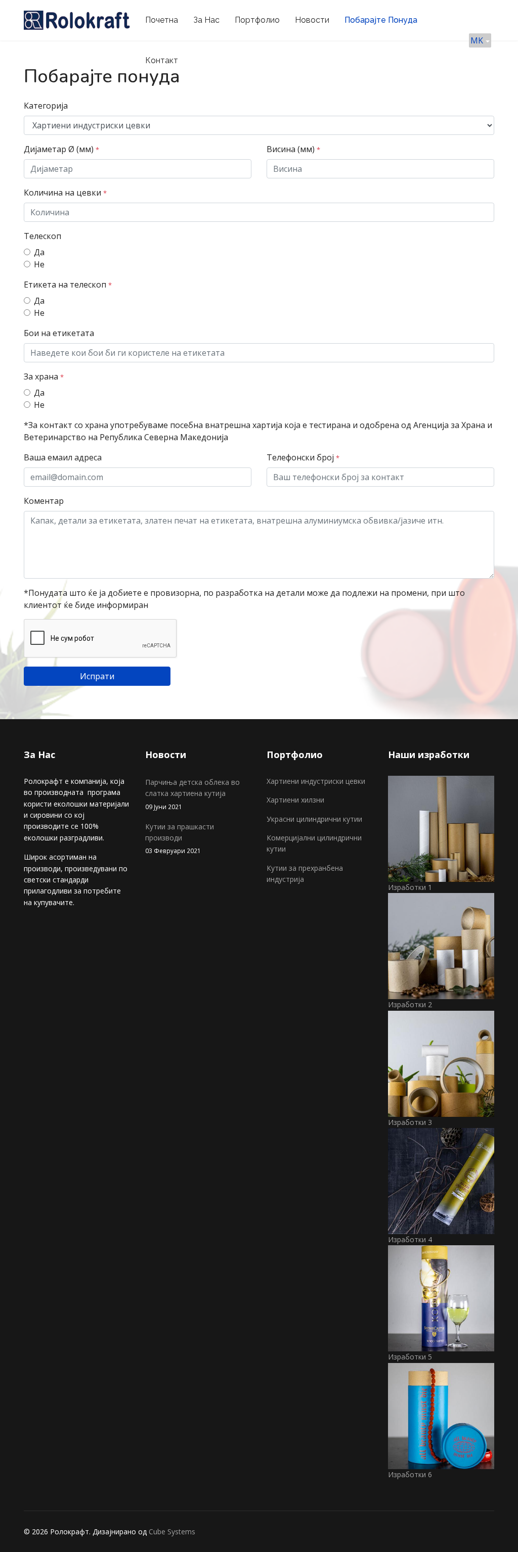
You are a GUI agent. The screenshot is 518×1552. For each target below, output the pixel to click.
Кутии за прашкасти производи (179, 838)
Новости (312, 20)
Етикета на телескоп (68, 284)
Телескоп (42, 236)
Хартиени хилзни (295, 800)
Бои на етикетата (59, 333)
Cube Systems (172, 1531)
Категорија (46, 105)
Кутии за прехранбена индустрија (305, 873)
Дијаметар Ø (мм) (61, 149)
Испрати (97, 676)
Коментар (44, 500)
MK (477, 40)
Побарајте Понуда (380, 20)
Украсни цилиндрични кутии (314, 819)
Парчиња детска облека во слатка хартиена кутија (192, 794)
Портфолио (257, 20)
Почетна (161, 20)
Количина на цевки (65, 192)
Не (39, 264)
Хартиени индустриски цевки (316, 781)
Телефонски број (303, 457)
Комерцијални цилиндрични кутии (314, 843)
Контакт (161, 60)
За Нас (206, 20)
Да (39, 252)
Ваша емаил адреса (63, 457)
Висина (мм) (293, 149)
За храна (44, 376)
